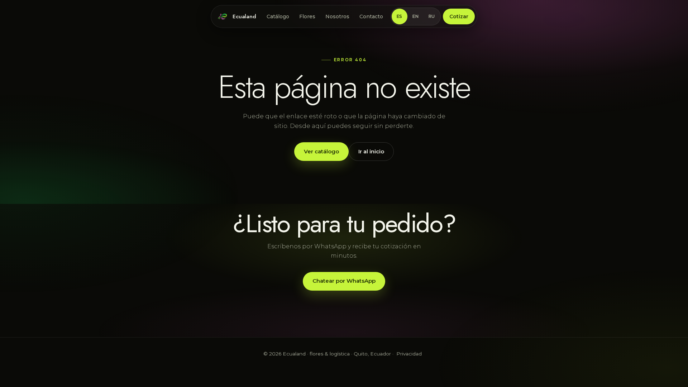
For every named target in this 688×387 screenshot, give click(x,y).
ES (399, 16)
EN (415, 16)
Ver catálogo (321, 151)
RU (432, 16)
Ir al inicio (371, 151)
